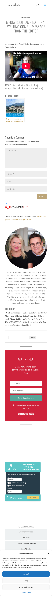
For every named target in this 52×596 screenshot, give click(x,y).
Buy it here (29, 322)
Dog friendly (26, 549)
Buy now (33, 497)
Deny (26, 580)
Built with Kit (26, 414)
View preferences (26, 587)
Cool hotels (26, 537)
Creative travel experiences (26, 543)
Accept (26, 574)
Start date (9, 488)
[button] (48, 553)
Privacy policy (26, 593)
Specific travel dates (17, 485)
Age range (10, 476)
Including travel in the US (18, 482)
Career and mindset (26, 532)
